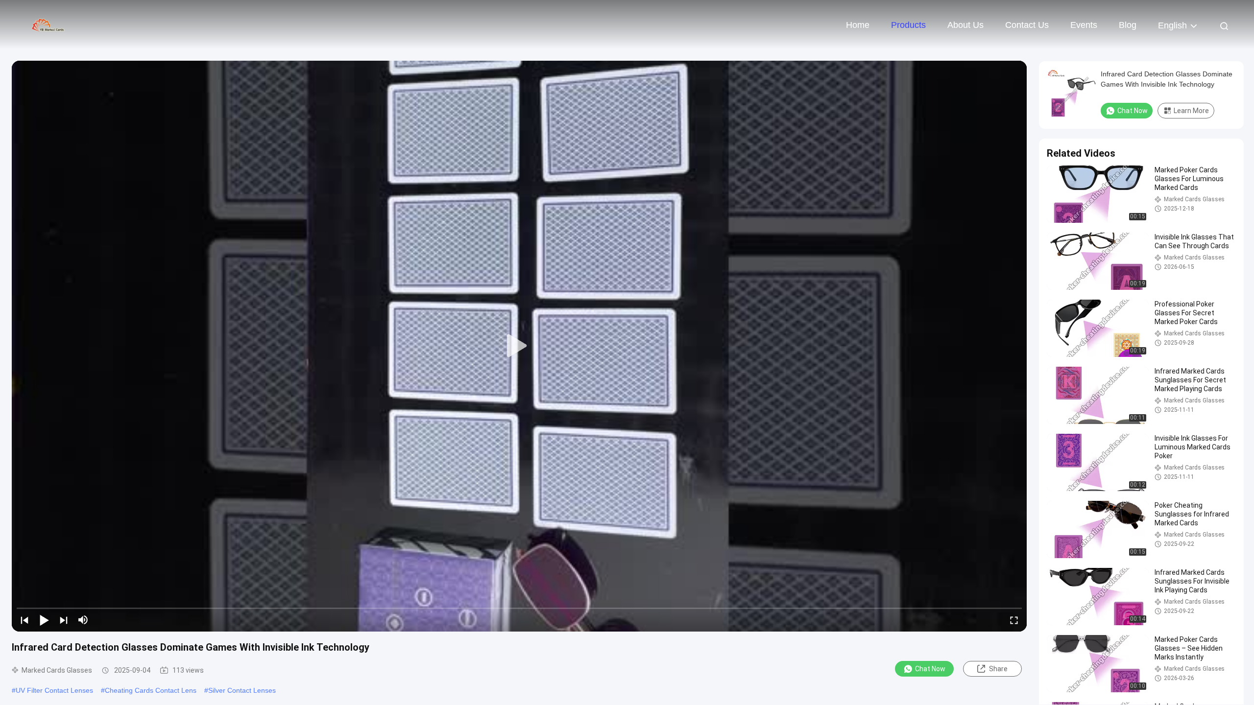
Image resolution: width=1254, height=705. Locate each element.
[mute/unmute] (83, 619)
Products (908, 25)
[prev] (24, 619)
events (1083, 25)
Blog (1127, 25)
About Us (965, 25)
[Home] (48, 24)
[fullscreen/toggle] (1014, 619)
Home (857, 25)
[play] (519, 346)
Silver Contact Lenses (242, 690)
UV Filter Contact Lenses (54, 690)
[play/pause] (44, 619)
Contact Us (1027, 25)
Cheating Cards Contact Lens (150, 690)
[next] (63, 619)
